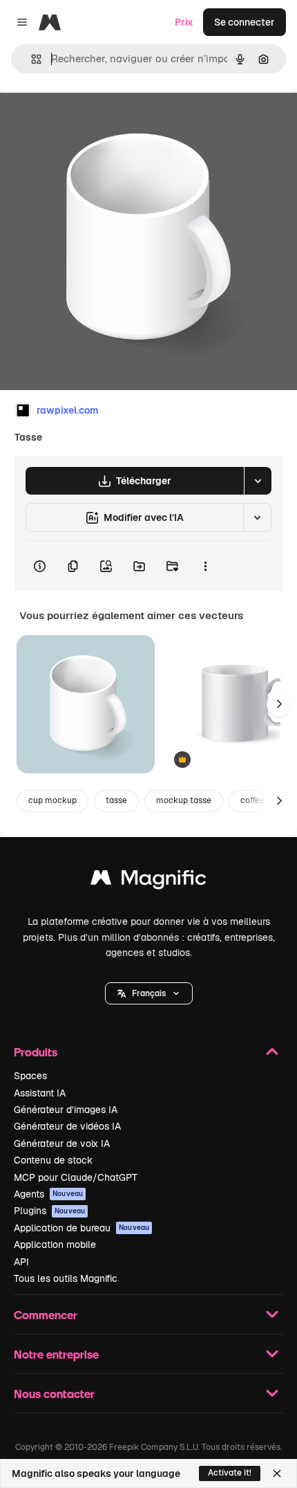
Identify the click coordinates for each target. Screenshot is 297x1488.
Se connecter (244, 22)
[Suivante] (279, 704)
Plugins (49, 1210)
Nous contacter (54, 1393)
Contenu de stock (53, 1160)
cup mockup (52, 800)
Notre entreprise (56, 1354)
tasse (116, 800)
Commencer (45, 1314)
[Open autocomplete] (31, 59)
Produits (35, 1052)
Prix (184, 22)
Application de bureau (81, 1228)
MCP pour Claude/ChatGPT (75, 1177)
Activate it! (229, 1472)
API (21, 1262)
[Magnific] (148, 881)
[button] (149, 993)
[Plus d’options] (205, 566)
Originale (91, 118)
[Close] (277, 1473)
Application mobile (55, 1244)
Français (149, 993)
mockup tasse (183, 800)
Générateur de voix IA (62, 1143)
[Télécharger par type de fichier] (257, 481)
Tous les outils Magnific (65, 1278)
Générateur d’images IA (65, 1109)
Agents (48, 1194)
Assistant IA (40, 1093)
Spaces (30, 1075)
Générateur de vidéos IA (67, 1126)
